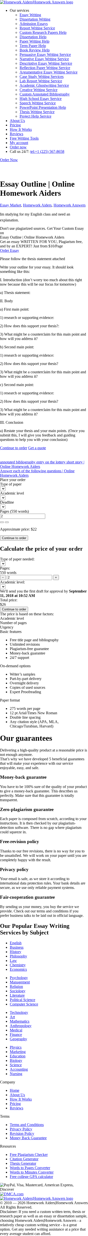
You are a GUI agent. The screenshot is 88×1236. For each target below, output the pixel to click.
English (16, 943)
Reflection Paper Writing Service (45, 68)
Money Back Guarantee (28, 1138)
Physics (16, 1047)
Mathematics (19, 1021)
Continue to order (13, 448)
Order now (18, 147)
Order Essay (9, 250)
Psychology (19, 978)
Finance (16, 1034)
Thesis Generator (23, 1163)
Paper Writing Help (34, 41)
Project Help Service (35, 116)
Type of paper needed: (17, 559)
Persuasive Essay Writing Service (45, 54)
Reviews (16, 134)
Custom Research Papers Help (43, 32)
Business (16, 947)
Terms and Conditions (27, 1125)
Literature (17, 995)
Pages (4, 511)
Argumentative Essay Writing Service (48, 72)
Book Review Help (35, 50)
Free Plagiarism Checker (29, 1154)
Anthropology (21, 1026)
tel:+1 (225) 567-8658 (47, 151)
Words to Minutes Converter (32, 1172)
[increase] (2, 522)
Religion (16, 986)
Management (20, 982)
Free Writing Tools (24, 138)
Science (16, 1065)
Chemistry (18, 965)
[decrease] (7, 522)
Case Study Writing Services (42, 76)
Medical (16, 1030)
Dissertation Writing (35, 19)
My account (19, 143)
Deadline (7, 502)
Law (13, 960)
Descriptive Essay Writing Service (46, 63)
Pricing (15, 125)
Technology (19, 1012)
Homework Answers (70, 205)
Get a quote (37, 448)
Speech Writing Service (38, 103)
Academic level (12, 493)
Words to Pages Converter (30, 1168)
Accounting (19, 1069)
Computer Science (24, 1004)
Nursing (16, 1074)
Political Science (22, 1000)
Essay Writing (30, 15)
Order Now (9, 160)
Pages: (5, 568)
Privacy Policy (21, 1129)
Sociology (17, 991)
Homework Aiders (37, 205)
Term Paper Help (33, 46)
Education (17, 1056)
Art (12, 1017)
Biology (16, 1060)
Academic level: (12, 582)
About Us (17, 121)
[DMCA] (11, 1194)
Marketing (18, 1052)
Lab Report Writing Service (41, 81)
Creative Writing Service (38, 90)
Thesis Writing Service (37, 112)
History (15, 952)
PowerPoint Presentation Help (43, 107)
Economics (18, 969)
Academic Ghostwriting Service (44, 85)
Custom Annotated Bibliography (45, 94)
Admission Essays (34, 24)
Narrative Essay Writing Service (44, 59)
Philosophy (18, 956)
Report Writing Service (37, 28)
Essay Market (10, 205)
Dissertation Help (33, 37)
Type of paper (11, 484)
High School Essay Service (41, 99)
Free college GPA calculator (31, 1177)
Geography (18, 1039)
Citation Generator (24, 1159)
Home (14, 1090)
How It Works (21, 129)
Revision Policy (22, 1133)
